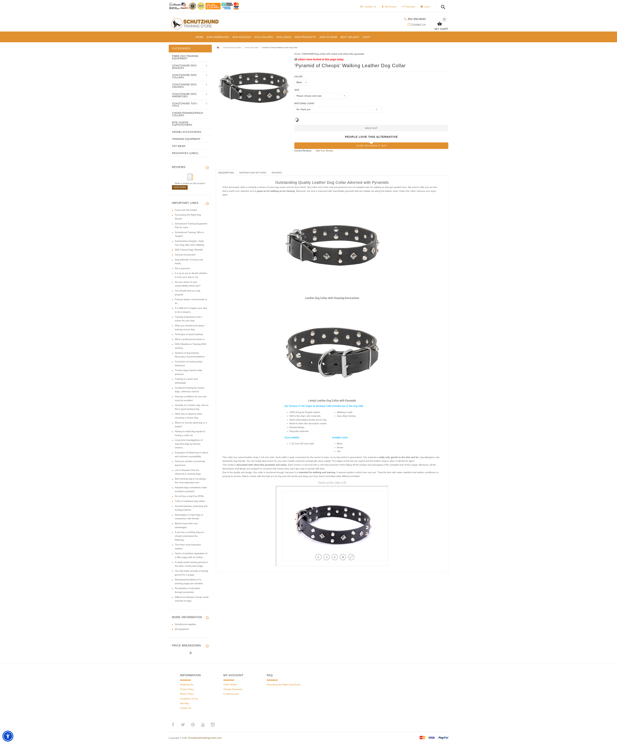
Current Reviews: (303, 150)
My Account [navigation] (391, 6)
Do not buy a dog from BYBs (189, 496)
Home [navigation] (218, 47)
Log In (427, 6)
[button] (442, 7)
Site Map (184, 703)
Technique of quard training (189, 334)
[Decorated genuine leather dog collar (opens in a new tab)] (332, 247)
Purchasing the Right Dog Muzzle (284, 684)
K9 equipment (182, 629)
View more (180, 187)
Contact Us (418, 24)
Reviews (277, 172)
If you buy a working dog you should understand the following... (189, 536)
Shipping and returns (252, 172)
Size (296, 90)
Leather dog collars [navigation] (251, 47)
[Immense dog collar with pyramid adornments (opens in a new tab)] (332, 349)
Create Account (231, 694)
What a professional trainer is (190, 339)
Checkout (410, 6)
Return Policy (186, 694)
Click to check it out (371, 145)
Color (298, 76)
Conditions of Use (189, 698)
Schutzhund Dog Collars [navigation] (232, 47)
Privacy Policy (187, 689)
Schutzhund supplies (185, 624)
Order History (230, 684)
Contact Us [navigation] (370, 6)
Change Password (232, 689)
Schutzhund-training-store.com (205, 737)
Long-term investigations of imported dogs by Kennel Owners (188, 444)
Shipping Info (186, 684)
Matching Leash (304, 103)
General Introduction (185, 254)
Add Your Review (324, 150)
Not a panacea (182, 268)
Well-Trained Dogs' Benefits (189, 249)
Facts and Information (186, 210)
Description (226, 172)
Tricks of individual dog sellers (190, 501)
